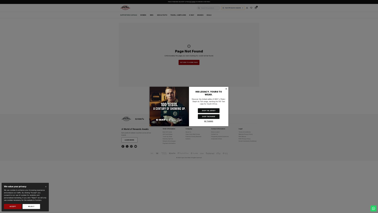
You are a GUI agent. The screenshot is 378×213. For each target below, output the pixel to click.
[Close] (45, 186)
